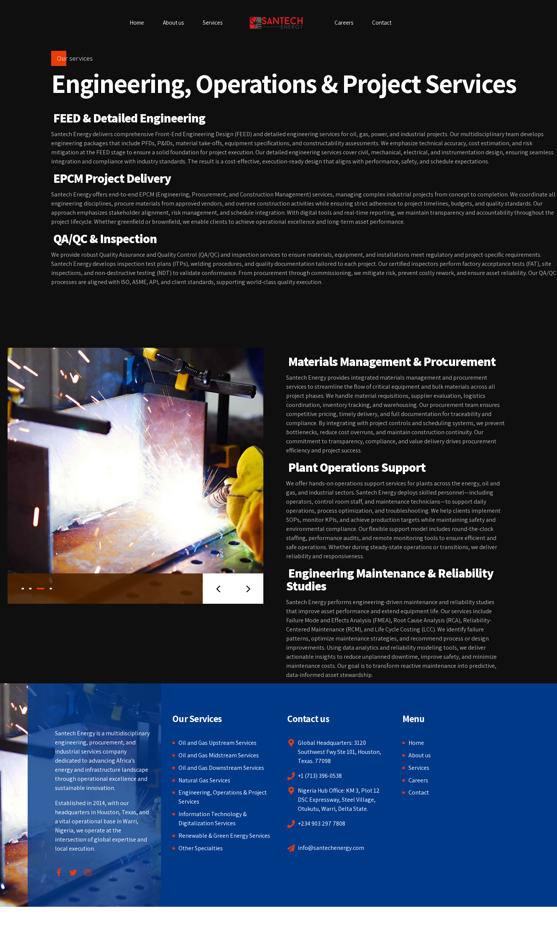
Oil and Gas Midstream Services (218, 755)
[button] (218, 588)
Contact (381, 22)
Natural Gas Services (204, 780)
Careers (344, 22)
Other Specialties (200, 848)
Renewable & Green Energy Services (224, 836)
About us (173, 22)
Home (137, 22)
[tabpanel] (135, 476)
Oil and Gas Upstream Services (217, 743)
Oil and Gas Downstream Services (221, 768)
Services (212, 22)
